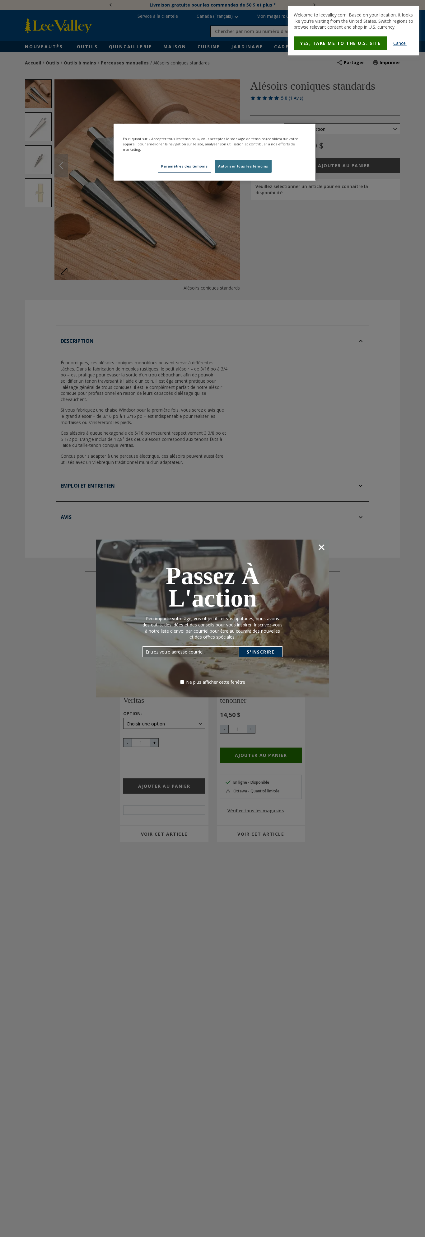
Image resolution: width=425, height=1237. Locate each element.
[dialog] (353, 30)
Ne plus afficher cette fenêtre (215, 682)
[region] (215, 152)
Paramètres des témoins (184, 166)
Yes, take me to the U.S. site (340, 43)
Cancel (400, 43)
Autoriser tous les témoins (243, 166)
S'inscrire (260, 652)
